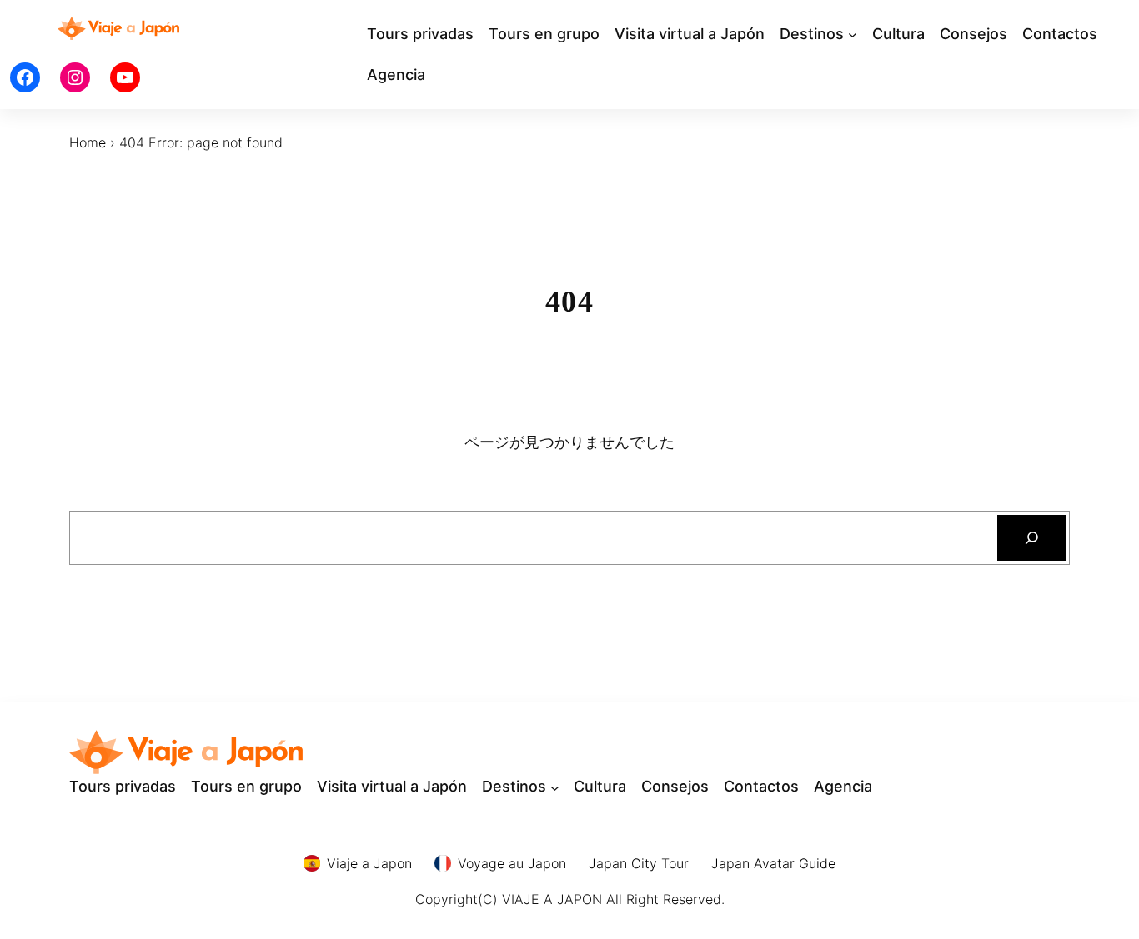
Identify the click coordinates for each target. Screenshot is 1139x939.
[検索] (1031, 538)
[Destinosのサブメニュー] (852, 34)
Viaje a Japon (369, 863)
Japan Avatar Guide (773, 863)
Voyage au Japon (512, 863)
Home (87, 142)
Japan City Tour (639, 863)
